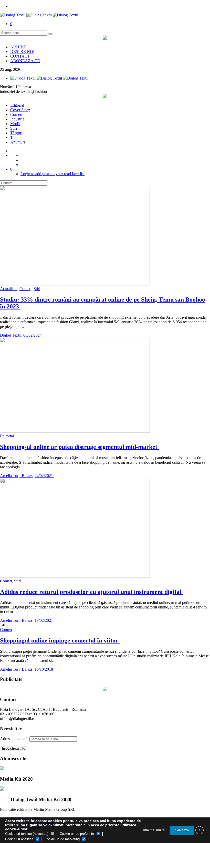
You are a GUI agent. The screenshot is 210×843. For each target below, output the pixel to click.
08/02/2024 (33, 335)
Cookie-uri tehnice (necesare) (26, 834)
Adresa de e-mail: (14, 739)
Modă (15, 123)
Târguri (16, 133)
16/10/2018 (44, 669)
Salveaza (182, 830)
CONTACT (20, 56)
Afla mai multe (153, 830)
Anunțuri (17, 142)
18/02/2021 (44, 620)
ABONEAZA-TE (25, 61)
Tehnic (15, 137)
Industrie (17, 119)
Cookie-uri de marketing (62, 839)
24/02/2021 (44, 475)
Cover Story (20, 110)
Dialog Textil (10, 335)
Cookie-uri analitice (19, 839)
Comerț (16, 114)
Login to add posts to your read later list (52, 174)
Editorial (17, 105)
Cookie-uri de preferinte (77, 834)
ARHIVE (18, 47)
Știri (13, 128)
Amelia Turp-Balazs (16, 475)
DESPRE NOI (22, 51)
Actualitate (8, 288)
